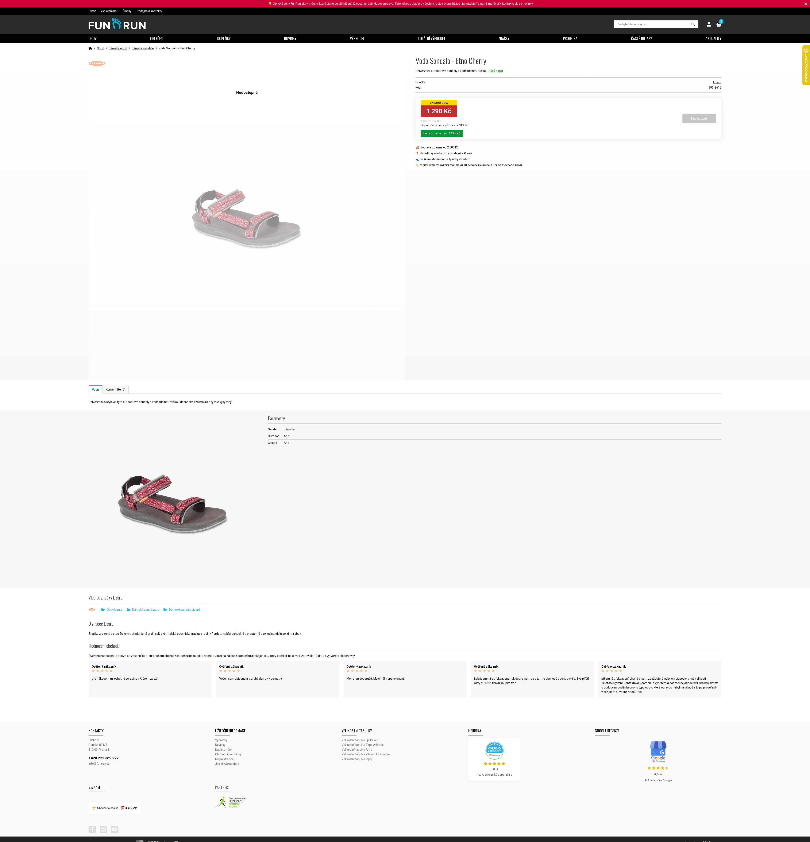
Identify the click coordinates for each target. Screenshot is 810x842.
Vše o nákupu (109, 11)
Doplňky (224, 38)
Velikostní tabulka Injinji (357, 759)
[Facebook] (94, 832)
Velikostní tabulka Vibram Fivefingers (366, 754)
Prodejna (570, 38)
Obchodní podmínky (228, 754)
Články (127, 11)
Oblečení (156, 38)
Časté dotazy (641, 38)
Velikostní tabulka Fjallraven (360, 740)
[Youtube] (116, 832)
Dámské (289, 429)
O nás (92, 11)
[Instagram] (105, 832)
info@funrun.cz (99, 763)
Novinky (290, 38)
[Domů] (90, 48)
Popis (95, 389)
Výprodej (357, 38)
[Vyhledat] (693, 24)
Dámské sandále (143, 48)
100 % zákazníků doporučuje (494, 774)
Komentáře (115, 389)
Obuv (93, 38)
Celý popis (496, 71)
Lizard (717, 82)
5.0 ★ (494, 769)
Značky (503, 38)
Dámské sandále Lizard (184, 609)
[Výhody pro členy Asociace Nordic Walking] (278, 802)
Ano (286, 436)
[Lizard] (95, 609)
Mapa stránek (224, 759)
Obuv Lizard (115, 609)
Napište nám (223, 749)
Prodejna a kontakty (149, 11)
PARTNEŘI (222, 787)
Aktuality (713, 38)
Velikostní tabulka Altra (357, 749)
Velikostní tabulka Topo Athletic (362, 744)
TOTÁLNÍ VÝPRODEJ (431, 38)
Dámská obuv (118, 48)
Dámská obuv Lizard (145, 609)
